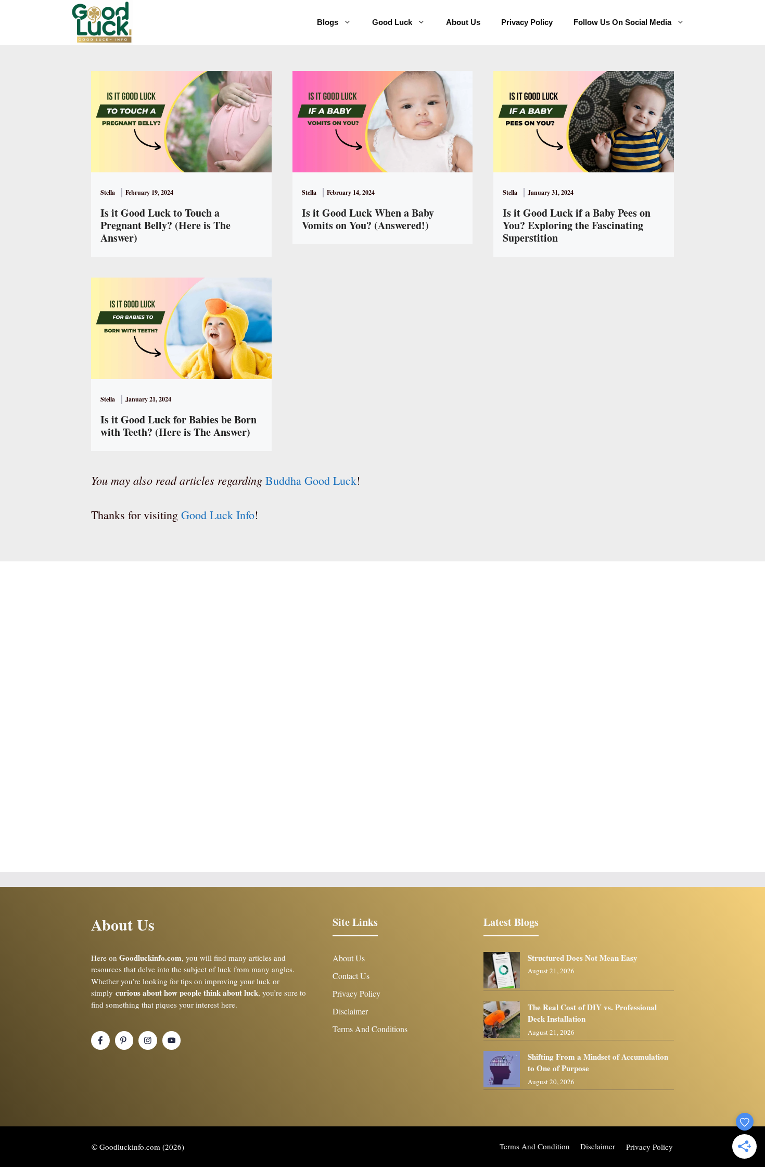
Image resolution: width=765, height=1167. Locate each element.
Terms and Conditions (370, 1028)
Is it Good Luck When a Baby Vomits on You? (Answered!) (368, 219)
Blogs (327, 22)
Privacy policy (649, 1146)
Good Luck (392, 22)
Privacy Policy (527, 22)
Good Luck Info (217, 514)
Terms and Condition (535, 1146)
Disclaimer (350, 1011)
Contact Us (351, 975)
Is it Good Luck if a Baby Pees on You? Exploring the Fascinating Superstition (577, 225)
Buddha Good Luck (310, 480)
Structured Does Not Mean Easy (583, 957)
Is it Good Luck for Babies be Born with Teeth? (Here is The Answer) (178, 426)
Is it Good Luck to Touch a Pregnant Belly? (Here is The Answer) (165, 225)
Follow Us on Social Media (622, 22)
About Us (463, 22)
